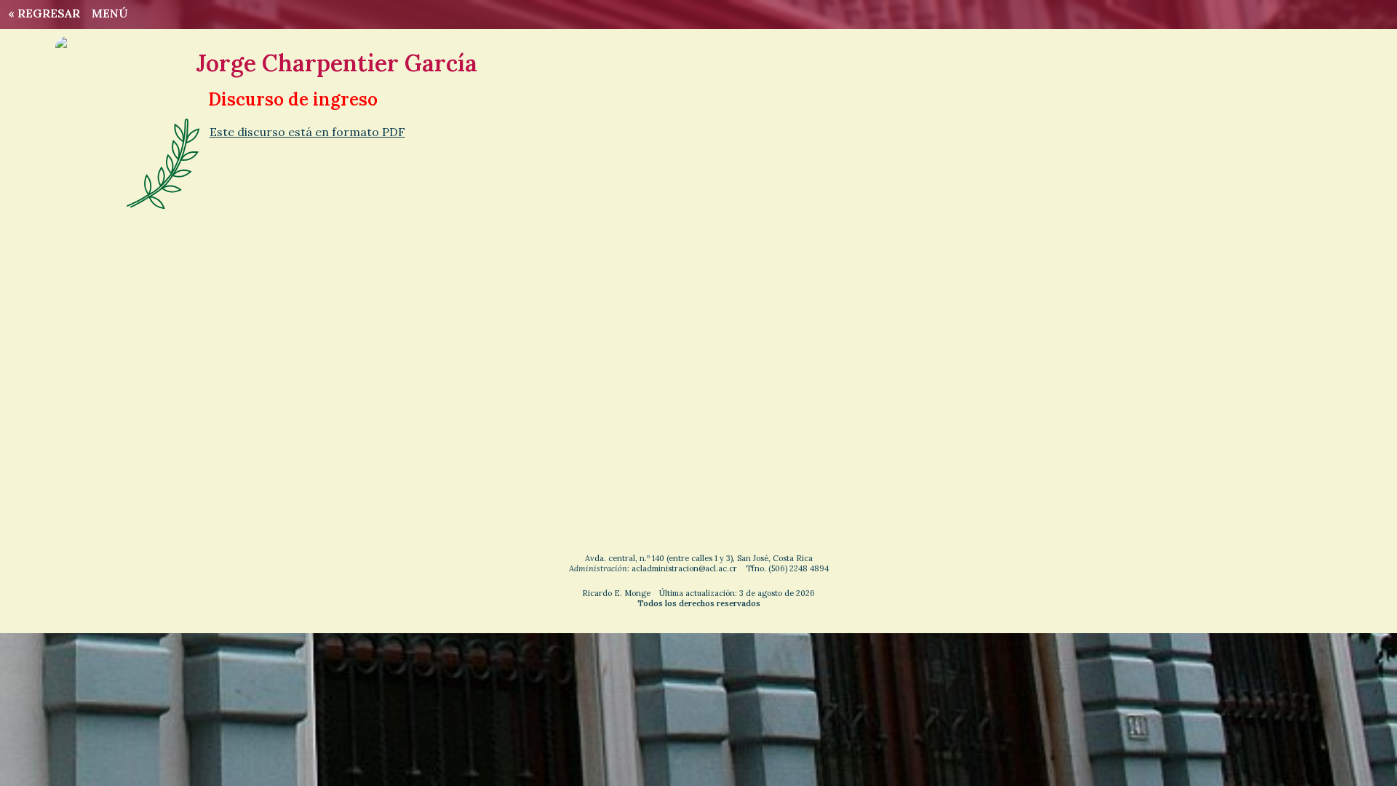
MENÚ (110, 13)
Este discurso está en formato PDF (307, 131)
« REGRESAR (41, 13)
